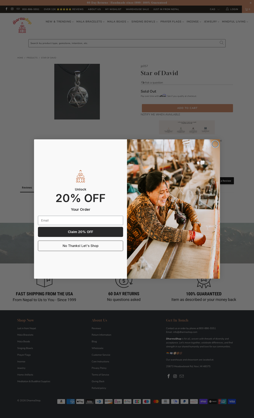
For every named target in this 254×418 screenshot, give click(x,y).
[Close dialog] (215, 144)
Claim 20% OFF (80, 232)
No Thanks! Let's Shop (81, 246)
